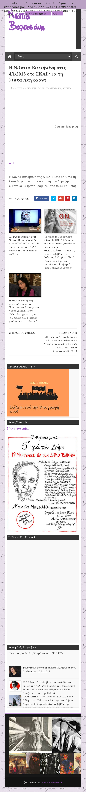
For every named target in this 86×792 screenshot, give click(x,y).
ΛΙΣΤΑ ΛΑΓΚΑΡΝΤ (25, 88)
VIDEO (67, 88)
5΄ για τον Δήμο (18, 428)
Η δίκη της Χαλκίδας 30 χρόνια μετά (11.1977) (36, 653)
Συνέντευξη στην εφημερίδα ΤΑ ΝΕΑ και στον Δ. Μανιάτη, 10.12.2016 (49, 669)
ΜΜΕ (41, 88)
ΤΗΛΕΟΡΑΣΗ (53, 88)
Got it (57, 13)
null (11, 163)
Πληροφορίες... (37, 13)
